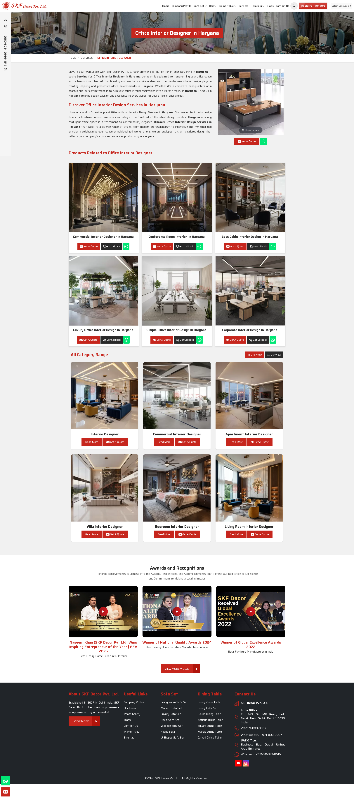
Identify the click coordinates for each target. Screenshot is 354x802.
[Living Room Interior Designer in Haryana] (249, 488)
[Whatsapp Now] (263, 141)
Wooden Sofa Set (172, 726)
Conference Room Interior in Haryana (176, 236)
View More (81, 721)
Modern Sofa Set (171, 708)
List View (275, 355)
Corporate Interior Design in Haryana (249, 330)
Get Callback (113, 246)
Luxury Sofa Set (171, 714)
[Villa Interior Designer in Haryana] (104, 488)
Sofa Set (198, 6)
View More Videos (177, 669)
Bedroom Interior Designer (177, 526)
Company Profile (181, 6)
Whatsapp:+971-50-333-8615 (261, 754)
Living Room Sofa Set (174, 702)
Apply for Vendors (313, 5)
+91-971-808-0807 (253, 728)
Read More (91, 442)
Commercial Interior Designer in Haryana (103, 236)
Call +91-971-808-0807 (6, 51)
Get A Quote (90, 246)
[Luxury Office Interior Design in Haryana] (103, 291)
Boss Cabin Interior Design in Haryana (250, 236)
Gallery (257, 6)
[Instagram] (5, 26)
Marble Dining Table (210, 732)
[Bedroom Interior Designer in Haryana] (177, 488)
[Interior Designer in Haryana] (104, 395)
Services (243, 6)
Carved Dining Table (210, 738)
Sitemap (129, 738)
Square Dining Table (210, 726)
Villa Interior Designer (105, 526)
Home (165, 6)
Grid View (256, 355)
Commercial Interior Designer (177, 434)
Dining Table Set (208, 708)
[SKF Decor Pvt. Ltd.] (29, 6)
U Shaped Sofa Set (172, 738)
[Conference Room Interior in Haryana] (177, 197)
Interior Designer (105, 434)
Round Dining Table (209, 714)
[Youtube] (5, 20)
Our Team (130, 708)
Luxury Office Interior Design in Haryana (103, 330)
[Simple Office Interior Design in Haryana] (177, 291)
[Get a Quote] (5, 791)
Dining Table (226, 6)
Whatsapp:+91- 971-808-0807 (261, 734)
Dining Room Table (209, 702)
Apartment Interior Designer (249, 434)
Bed (211, 6)
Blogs (270, 6)
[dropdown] (206, 6)
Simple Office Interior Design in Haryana (176, 330)
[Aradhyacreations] (294, 6)
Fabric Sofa (168, 732)
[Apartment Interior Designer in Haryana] (249, 395)
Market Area (131, 732)
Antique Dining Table (210, 720)
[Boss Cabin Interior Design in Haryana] (250, 197)
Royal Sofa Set (170, 720)
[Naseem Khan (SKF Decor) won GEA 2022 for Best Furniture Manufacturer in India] (250, 611)
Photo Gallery (132, 714)
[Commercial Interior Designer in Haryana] (103, 197)
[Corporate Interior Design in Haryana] (250, 291)
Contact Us (282, 6)
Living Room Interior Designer (249, 526)
